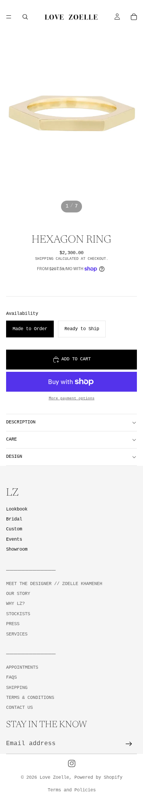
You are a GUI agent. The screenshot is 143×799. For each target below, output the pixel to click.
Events (14, 539)
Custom (14, 529)
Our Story (18, 593)
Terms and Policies (72, 790)
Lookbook (16, 509)
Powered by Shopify (98, 777)
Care (11, 439)
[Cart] (133, 16)
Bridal (14, 519)
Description (20, 422)
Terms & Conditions (30, 697)
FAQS (11, 677)
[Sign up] (129, 744)
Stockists (18, 613)
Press (12, 624)
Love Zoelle (54, 777)
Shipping (16, 687)
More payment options (72, 398)
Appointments (22, 667)
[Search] (25, 16)
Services (16, 634)
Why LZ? (15, 603)
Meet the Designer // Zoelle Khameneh (54, 583)
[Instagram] (71, 763)
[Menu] (9, 17)
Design (14, 456)
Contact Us (19, 707)
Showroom (16, 549)
